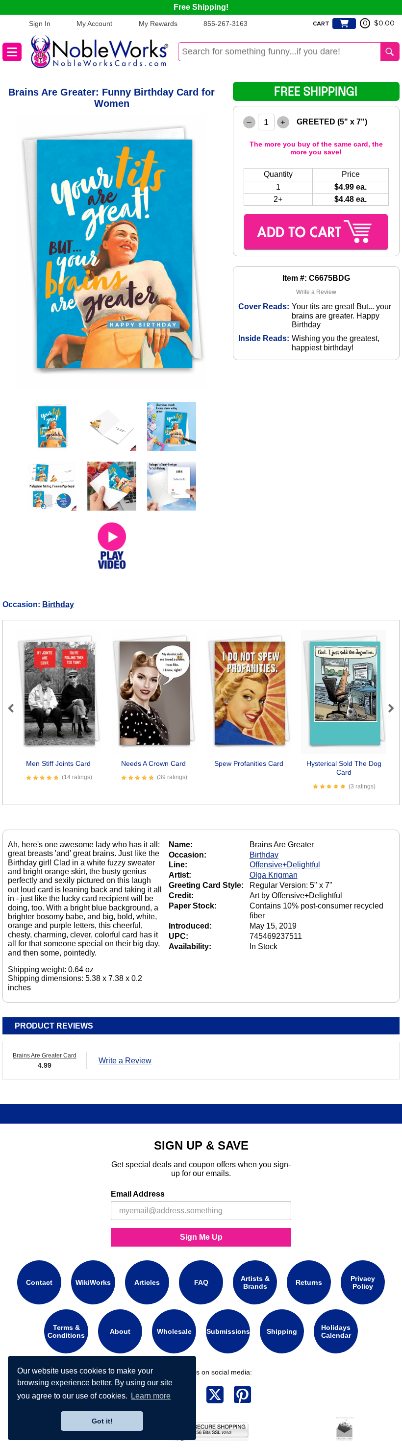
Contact (39, 1282)
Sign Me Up (201, 1237)
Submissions (228, 1331)
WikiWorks (93, 1282)
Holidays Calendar (336, 1331)
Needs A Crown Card (153, 763)
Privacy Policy (363, 1282)
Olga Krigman (274, 875)
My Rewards (158, 23)
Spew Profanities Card (248, 763)
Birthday (58, 604)
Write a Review (316, 292)
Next (386, 708)
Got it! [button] (102, 1421)
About (120, 1331)
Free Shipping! (201, 7)
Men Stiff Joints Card (58, 763)
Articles (147, 1282)
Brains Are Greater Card (44, 1055)
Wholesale (174, 1331)
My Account (94, 23)
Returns (309, 1282)
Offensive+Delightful (285, 864)
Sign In (39, 23)
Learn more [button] (151, 1396)
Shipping (282, 1331)
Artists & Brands (255, 1282)
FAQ (201, 1282)
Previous (15, 708)
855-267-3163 (225, 23)
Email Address (138, 1194)
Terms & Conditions (66, 1331)
